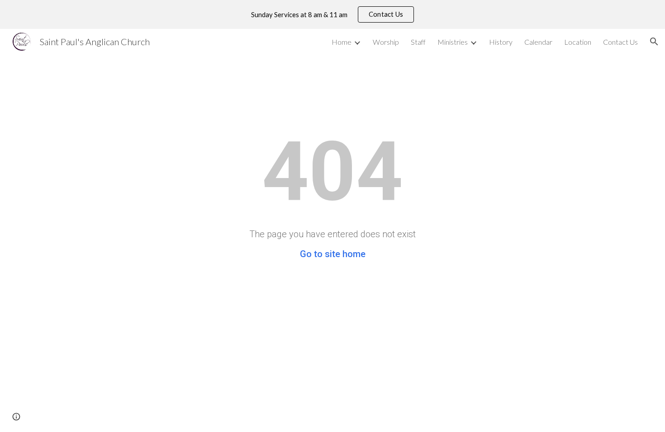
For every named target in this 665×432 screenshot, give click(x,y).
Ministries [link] (452, 42)
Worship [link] (386, 42)
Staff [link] (418, 42)
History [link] (501, 42)
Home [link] (342, 42)
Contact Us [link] (620, 42)
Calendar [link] (538, 42)
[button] (654, 41)
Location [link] (577, 42)
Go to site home (333, 254)
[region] (332, 14)
